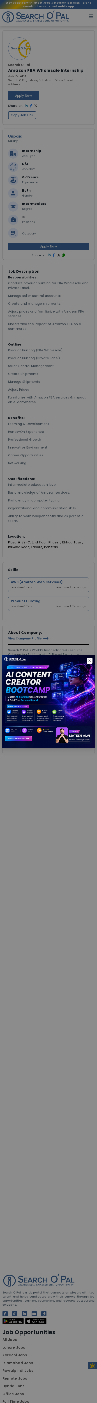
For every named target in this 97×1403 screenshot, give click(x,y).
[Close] (89, 661)
